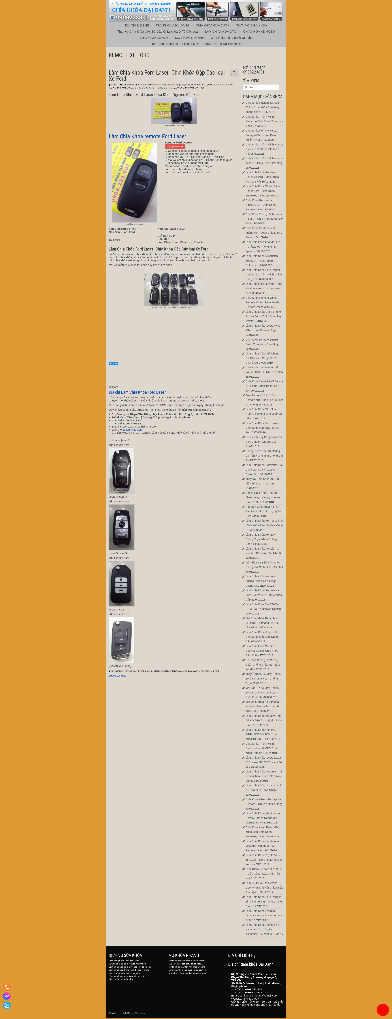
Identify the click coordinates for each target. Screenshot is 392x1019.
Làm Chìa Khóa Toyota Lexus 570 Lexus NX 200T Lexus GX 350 (264, 762)
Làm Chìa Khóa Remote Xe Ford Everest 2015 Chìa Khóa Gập (263, 595)
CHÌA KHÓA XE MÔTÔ (259, 31)
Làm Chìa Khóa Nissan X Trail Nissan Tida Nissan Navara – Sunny (263, 776)
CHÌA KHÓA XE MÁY (153, 37)
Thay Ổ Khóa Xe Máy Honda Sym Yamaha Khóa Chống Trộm (263, 678)
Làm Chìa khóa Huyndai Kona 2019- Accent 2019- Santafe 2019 (263, 288)
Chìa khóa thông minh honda (156, 85)
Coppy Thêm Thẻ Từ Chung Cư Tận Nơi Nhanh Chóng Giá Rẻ (264, 456)
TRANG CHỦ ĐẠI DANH (172, 25)
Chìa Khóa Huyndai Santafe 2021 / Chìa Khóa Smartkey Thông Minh (262, 107)
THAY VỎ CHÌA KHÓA (251, 25)
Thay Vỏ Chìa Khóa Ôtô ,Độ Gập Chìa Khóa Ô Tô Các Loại (157, 31)
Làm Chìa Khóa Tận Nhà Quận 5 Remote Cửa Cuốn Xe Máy (264, 414)
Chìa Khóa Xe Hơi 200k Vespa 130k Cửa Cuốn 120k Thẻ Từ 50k (264, 386)
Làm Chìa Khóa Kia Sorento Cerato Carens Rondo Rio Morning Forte (262, 818)
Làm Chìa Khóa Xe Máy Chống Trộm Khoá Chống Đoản (261, 539)
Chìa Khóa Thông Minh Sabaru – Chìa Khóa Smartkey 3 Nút (264, 121)
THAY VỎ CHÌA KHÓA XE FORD (207, 671)
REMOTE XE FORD (168, 671)
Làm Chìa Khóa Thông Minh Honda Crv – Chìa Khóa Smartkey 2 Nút (262, 191)
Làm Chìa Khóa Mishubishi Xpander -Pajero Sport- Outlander (261, 260)
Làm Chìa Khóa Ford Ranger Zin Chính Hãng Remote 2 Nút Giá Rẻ (264, 901)
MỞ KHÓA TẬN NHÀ (189, 37)
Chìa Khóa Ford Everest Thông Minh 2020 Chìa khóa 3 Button (264, 233)
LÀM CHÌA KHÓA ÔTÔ (220, 31)
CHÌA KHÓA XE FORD (152, 671)
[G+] (174, 349)
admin (115, 85)
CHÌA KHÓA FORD (117, 671)
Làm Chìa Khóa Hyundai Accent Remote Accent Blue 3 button (263, 915)
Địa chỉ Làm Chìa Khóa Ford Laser (137, 392)
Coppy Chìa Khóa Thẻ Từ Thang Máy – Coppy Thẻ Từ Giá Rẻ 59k (262, 497)
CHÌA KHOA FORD (137, 85)
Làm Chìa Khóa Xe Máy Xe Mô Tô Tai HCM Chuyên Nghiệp (153, 88)
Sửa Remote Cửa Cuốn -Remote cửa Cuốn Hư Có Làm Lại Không (264, 400)
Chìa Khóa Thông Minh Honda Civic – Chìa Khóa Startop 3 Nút (264, 149)
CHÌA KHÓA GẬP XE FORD (134, 671)
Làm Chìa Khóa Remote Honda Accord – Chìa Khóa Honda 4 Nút (262, 177)
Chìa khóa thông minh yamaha (232, 37)
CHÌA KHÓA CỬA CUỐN (213, 25)
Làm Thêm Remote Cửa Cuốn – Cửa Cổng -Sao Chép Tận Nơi (264, 874)
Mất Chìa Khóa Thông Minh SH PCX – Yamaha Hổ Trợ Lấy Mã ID (262, 623)
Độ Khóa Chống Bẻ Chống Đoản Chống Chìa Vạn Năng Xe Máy (263, 665)
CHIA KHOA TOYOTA (199, 85)
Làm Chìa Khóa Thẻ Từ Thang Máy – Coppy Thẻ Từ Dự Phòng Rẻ (196, 43)
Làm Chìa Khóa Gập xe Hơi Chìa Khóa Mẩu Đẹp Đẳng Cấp (262, 637)
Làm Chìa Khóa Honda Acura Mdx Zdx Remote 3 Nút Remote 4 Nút (263, 846)
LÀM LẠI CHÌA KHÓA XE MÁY (187, 88)
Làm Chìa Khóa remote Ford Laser (148, 136)
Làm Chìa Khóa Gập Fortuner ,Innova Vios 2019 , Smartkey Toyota (263, 316)
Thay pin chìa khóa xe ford (185, 671)
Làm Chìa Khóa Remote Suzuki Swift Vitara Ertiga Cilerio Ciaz (260, 581)
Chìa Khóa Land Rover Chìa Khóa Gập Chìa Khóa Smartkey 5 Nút (262, 832)
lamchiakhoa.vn (132, 429)
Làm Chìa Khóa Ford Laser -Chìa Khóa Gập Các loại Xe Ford (262, 428)
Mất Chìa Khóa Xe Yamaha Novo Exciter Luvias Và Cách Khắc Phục (263, 706)
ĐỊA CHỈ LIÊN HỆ (137, 25)
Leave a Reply (117, 675)
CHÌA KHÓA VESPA (215, 85)
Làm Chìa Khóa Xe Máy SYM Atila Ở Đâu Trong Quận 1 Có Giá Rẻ (263, 720)
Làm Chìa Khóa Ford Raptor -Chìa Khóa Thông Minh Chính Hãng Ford (263, 274)
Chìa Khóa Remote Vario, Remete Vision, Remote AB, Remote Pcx (262, 302)
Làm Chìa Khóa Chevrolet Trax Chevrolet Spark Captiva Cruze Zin (264, 469)
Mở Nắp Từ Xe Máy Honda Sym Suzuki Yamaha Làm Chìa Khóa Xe (262, 692)
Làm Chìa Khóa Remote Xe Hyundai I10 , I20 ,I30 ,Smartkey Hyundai (262, 929)
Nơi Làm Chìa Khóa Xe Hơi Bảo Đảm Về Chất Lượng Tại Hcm (263, 511)
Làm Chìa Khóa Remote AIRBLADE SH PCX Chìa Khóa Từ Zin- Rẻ (261, 734)
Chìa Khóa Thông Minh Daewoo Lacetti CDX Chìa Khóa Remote (261, 748)
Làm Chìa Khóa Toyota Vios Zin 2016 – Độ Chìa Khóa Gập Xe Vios (264, 860)
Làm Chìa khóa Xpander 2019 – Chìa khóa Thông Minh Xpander (263, 247)
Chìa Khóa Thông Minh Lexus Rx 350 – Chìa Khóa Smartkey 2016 (264, 219)
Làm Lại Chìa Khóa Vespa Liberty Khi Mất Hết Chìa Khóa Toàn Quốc (264, 888)
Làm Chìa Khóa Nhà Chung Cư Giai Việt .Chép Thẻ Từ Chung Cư (262, 358)
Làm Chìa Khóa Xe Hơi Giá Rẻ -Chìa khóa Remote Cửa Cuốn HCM (264, 525)
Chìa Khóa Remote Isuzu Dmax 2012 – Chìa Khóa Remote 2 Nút (260, 205)
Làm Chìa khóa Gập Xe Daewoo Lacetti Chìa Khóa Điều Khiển (261, 651)
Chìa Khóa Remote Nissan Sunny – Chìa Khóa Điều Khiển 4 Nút (261, 135)
